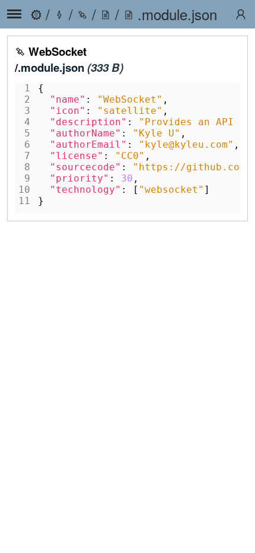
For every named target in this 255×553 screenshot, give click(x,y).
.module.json (51, 67)
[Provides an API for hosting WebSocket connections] (82, 14)
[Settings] (241, 14)
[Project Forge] (36, 14)
